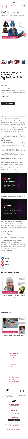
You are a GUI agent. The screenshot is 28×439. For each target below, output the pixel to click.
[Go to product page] (14, 285)
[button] (12, 6)
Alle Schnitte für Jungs (10, 97)
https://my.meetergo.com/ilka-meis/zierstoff (14, 406)
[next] (26, 73)
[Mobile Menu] (8, 6)
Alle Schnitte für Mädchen (19, 97)
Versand (4, 86)
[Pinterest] (12, 414)
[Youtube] (15, 414)
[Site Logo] (4, 6)
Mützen (2, 99)
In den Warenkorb (9, 103)
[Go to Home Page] (1, 11)
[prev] (24, 73)
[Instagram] (19, 414)
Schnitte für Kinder (7, 99)
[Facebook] (8, 414)
